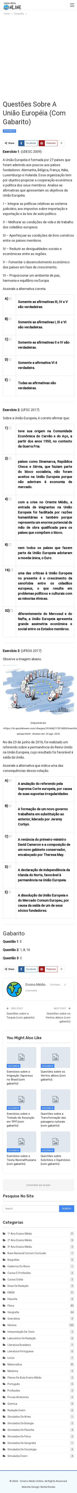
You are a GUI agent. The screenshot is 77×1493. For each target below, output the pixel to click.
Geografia (9, 131)
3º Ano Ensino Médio (19, 1246)
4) (6, 499)
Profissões (13, 1390)
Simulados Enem (17, 1455)
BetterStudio (48, 1486)
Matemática (14, 1364)
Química (12, 1403)
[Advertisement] (38, 57)
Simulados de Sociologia (21, 1449)
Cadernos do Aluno (18, 1266)
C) (6, 339)
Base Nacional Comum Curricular (26, 1253)
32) (7, 610)
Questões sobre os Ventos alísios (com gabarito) (58, 1017)
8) (6, 545)
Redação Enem (16, 1410)
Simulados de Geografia (21, 1443)
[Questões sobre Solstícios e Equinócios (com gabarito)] (55, 1141)
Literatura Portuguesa (20, 1351)
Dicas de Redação (18, 1285)
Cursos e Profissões (19, 1272)
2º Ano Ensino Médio (19, 1240)
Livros (10, 1357)
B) (6, 319)
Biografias (13, 1259)
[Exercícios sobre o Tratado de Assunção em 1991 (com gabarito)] (21, 1099)
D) (6, 359)
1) (6, 428)
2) (6, 458)
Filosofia (12, 1299)
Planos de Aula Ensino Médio (24, 1377)
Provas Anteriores (18, 1397)
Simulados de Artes (19, 1416)
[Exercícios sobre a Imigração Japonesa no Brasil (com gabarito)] (21, 1057)
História (11, 1325)
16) (7, 570)
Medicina (12, 1371)
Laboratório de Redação (21, 1338)
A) (6, 299)
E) (6, 380)
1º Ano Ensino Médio (19, 1233)
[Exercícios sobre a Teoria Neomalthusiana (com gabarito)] (21, 1141)
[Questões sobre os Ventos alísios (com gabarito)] (55, 1057)
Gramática (13, 1318)
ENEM (10, 1292)
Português (13, 1383)
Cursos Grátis (15, 1279)
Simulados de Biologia (20, 1423)
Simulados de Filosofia (20, 1429)
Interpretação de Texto (21, 1331)
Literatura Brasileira (19, 1344)
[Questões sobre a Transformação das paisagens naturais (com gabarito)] (55, 1099)
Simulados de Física (19, 1436)
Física (10, 1305)
